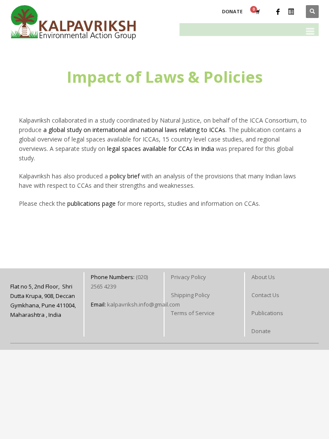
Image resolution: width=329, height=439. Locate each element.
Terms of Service (193, 313)
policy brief (125, 176)
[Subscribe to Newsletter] (290, 11)
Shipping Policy (190, 295)
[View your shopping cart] (257, 11)
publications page (91, 203)
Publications (267, 313)
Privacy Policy (188, 277)
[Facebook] (278, 11)
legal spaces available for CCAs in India (161, 148)
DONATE (232, 11)
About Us (263, 277)
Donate (261, 331)
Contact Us (265, 295)
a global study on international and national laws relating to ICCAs (134, 130)
